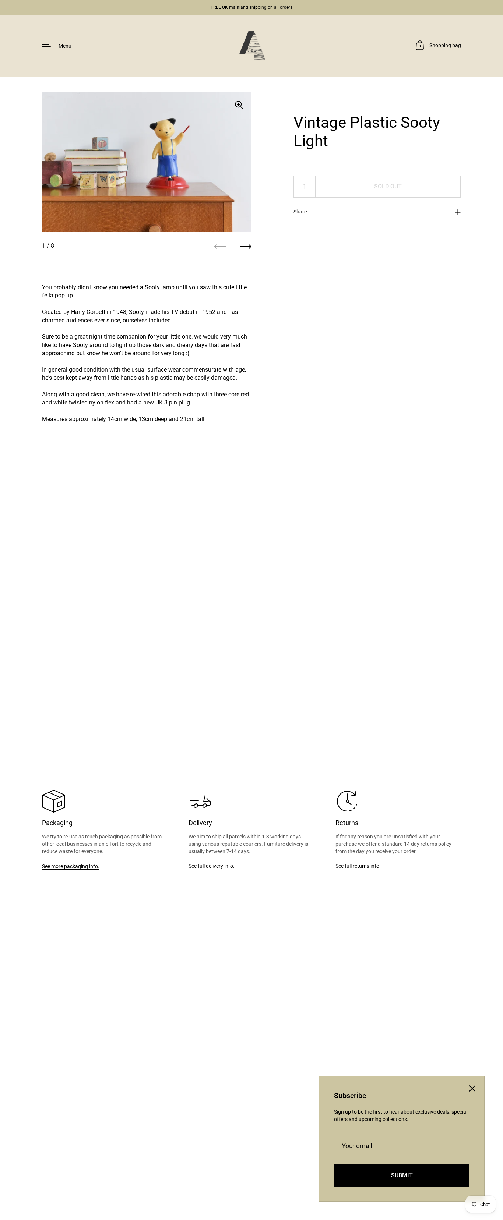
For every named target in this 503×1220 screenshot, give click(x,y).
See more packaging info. (70, 866)
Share (300, 212)
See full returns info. (358, 866)
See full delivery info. (212, 866)
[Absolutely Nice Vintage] (251, 46)
